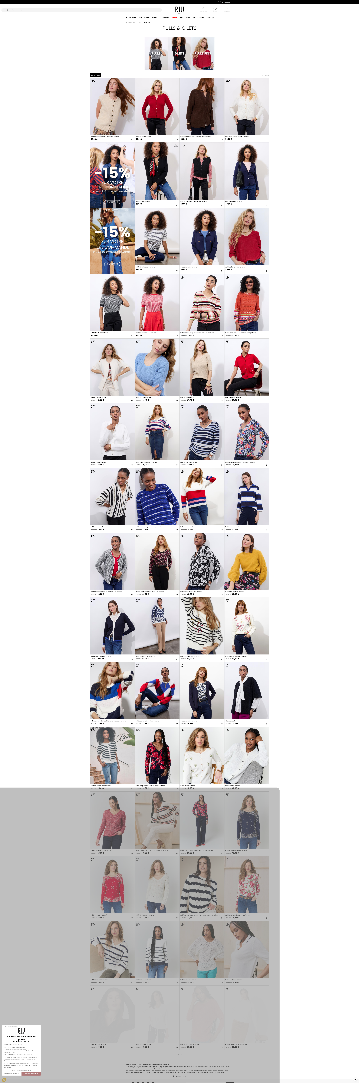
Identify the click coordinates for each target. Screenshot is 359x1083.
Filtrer (96, 75)
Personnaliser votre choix (11, 1073)
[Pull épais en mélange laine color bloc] (112, 690)
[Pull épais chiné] (112, 820)
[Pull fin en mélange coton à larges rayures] (202, 884)
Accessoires (164, 18)
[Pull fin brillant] (246, 236)
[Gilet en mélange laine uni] (112, 106)
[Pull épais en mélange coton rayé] (157, 820)
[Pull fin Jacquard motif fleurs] (157, 561)
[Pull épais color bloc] (157, 690)
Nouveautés (131, 18)
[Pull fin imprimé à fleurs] (246, 431)
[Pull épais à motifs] (246, 625)
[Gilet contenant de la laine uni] (202, 106)
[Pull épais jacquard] (202, 561)
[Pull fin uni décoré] (246, 1014)
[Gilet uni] (157, 106)
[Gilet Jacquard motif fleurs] (157, 755)
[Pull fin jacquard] (157, 625)
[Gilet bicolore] (112, 625)
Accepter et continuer (31, 1073)
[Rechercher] (3, 10)
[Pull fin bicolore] (157, 236)
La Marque (210, 18)
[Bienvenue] (179, 10)
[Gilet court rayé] (112, 755)
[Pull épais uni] (246, 561)
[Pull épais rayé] (246, 496)
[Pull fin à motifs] (246, 820)
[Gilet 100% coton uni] (246, 106)
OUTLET (174, 18)
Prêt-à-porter (144, 18)
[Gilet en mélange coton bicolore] (112, 561)
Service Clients (198, 18)
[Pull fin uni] (157, 367)
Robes (154, 18)
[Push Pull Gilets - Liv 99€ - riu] (112, 241)
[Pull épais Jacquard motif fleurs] (202, 820)
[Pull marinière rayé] (202, 496)
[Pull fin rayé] (157, 431)
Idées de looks (185, 18)
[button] (4, 1080)
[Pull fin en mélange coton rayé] (202, 302)
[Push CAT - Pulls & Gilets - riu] (112, 175)
